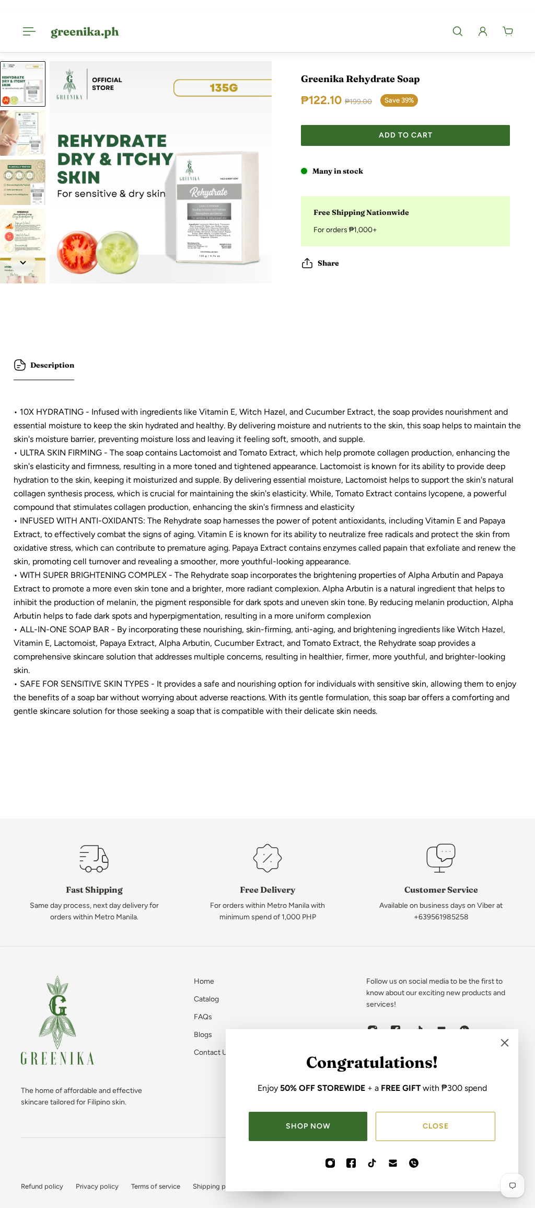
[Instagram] (330, 1163)
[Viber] (414, 1163)
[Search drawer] (457, 31)
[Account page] (482, 31)
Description (52, 365)
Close (436, 1126)
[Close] (504, 1042)
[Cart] (507, 31)
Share (328, 263)
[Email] (393, 1163)
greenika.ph (85, 31)
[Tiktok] (372, 1163)
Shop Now (308, 1126)
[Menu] (27, 31)
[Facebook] (351, 1163)
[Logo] (57, 1022)
